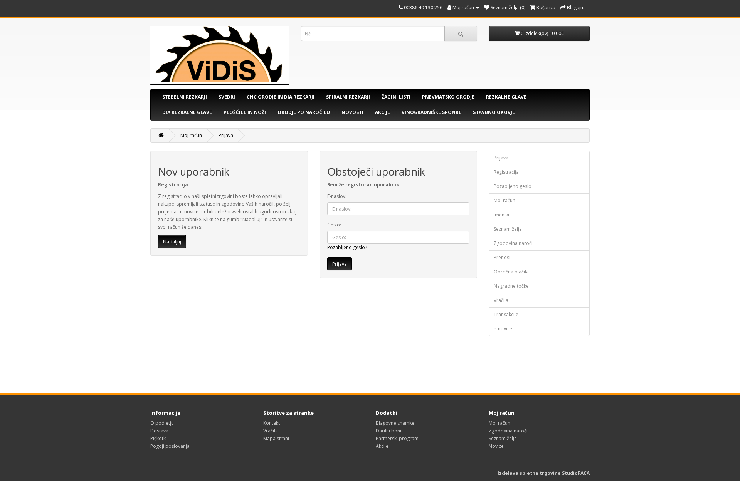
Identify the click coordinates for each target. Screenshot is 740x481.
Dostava (159, 430)
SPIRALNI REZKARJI (348, 97)
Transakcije (506, 314)
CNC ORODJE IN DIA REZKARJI (280, 97)
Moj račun (191, 135)
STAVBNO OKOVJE (494, 112)
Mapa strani (276, 438)
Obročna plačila (511, 271)
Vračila (501, 300)
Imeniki (501, 214)
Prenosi (502, 257)
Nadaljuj (172, 241)
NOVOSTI (352, 112)
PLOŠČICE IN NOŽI (245, 112)
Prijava (226, 135)
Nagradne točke (511, 286)
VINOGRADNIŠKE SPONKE (431, 112)
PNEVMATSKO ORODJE (448, 97)
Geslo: (334, 224)
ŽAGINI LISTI (396, 97)
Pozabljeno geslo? (347, 247)
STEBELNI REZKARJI (184, 97)
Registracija (506, 172)
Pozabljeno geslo (512, 186)
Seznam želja (508, 229)
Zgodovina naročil (514, 243)
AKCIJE (382, 112)
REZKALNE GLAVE (506, 97)
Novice (496, 446)
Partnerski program (397, 438)
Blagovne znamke (395, 423)
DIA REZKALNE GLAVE (187, 112)
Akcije (382, 446)
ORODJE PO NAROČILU (304, 112)
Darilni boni (388, 430)
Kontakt (271, 423)
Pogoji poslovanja (170, 446)
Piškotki (158, 438)
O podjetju (162, 423)
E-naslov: (336, 196)
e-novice (503, 328)
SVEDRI (227, 97)
